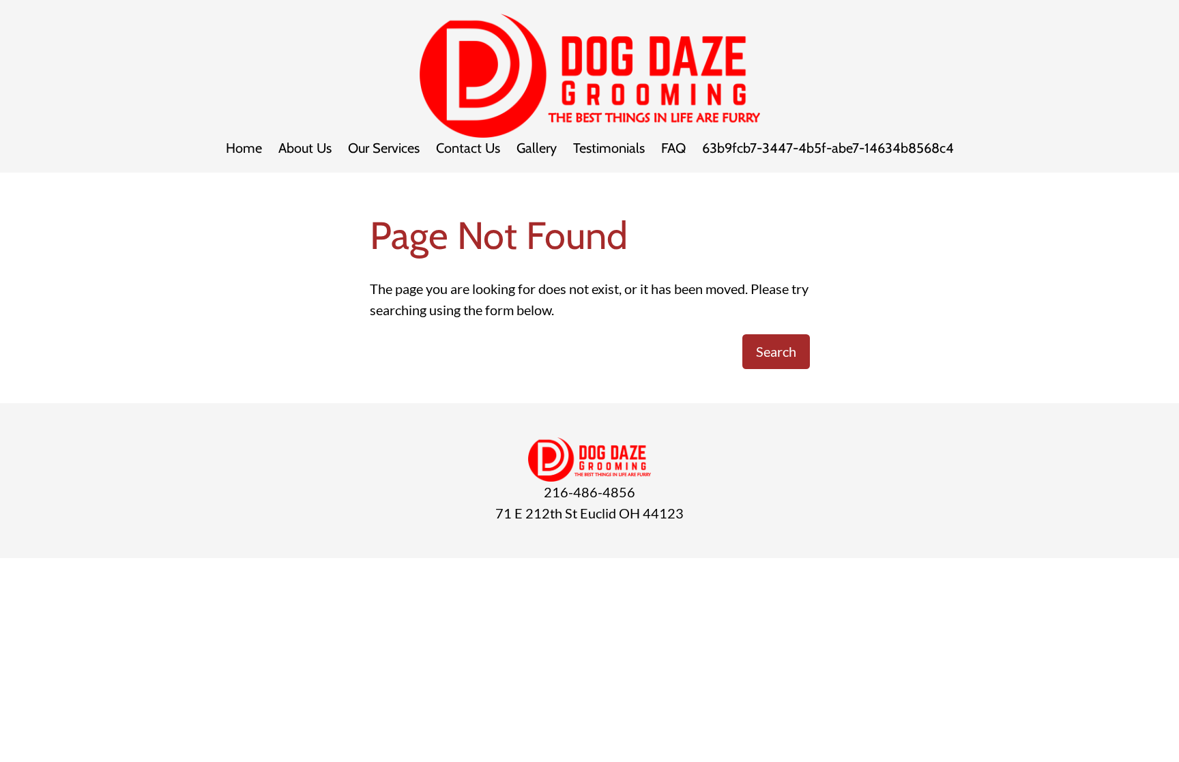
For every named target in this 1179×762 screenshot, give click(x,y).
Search (776, 351)
